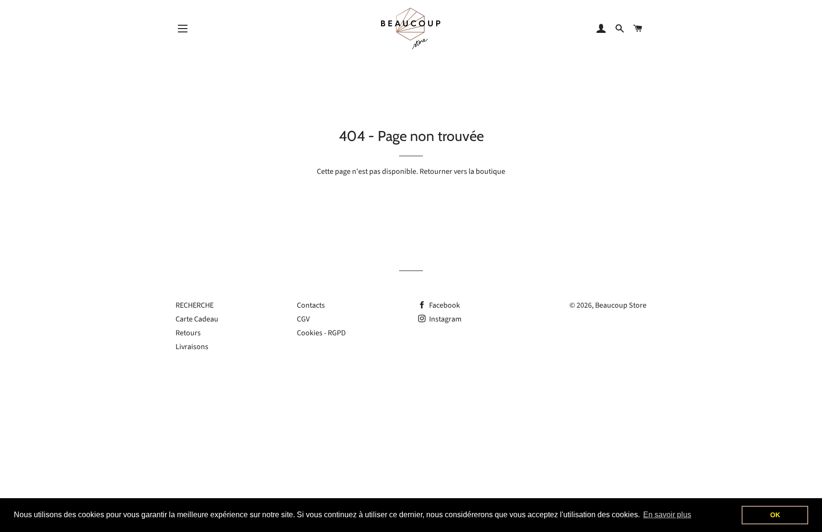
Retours (188, 333)
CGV (303, 319)
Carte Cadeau (197, 319)
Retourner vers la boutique (462, 171)
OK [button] (775, 515)
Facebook (444, 305)
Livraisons (192, 346)
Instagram (444, 319)
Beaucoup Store (620, 305)
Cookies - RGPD (321, 333)
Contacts (311, 305)
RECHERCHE (195, 305)
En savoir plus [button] (667, 515)
